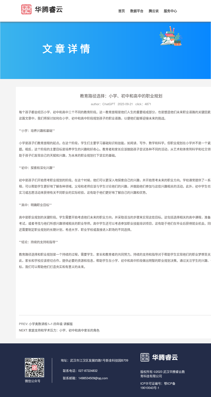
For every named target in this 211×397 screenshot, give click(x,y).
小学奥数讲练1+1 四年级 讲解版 (51, 324)
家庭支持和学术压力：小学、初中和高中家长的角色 (64, 330)
